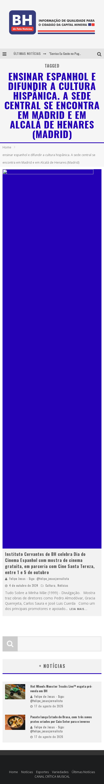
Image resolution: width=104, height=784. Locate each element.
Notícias (63, 585)
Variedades (60, 772)
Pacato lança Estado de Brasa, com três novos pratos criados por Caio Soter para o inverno (61, 719)
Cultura (50, 585)
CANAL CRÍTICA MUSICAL (52, 776)
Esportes (42, 772)
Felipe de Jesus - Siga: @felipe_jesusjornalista (47, 698)
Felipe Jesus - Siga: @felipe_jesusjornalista (39, 579)
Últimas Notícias (83, 772)
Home (7, 147)
